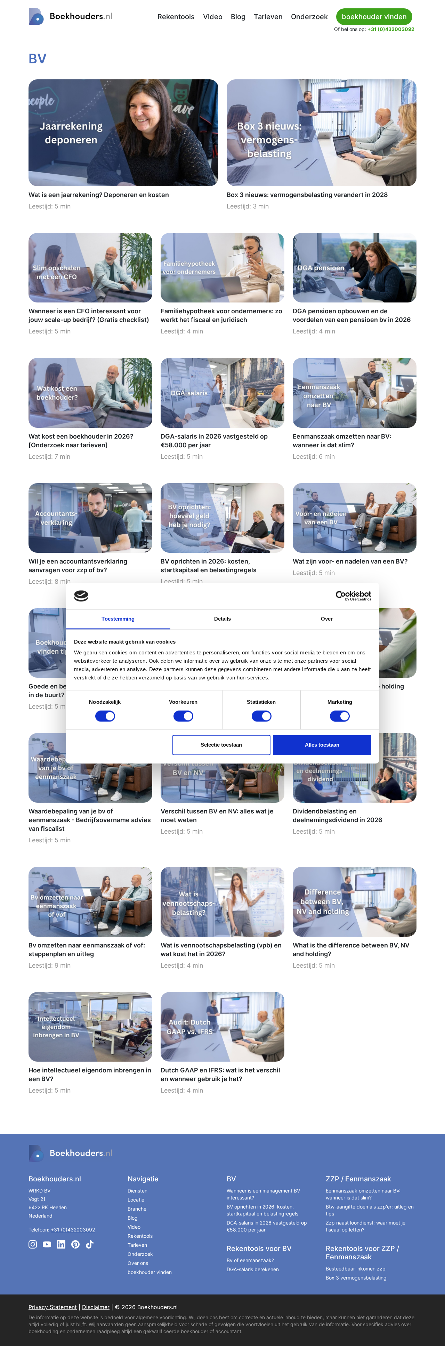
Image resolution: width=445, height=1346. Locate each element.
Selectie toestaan (221, 745)
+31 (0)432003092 (390, 29)
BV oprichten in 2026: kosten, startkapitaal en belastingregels (262, 1210)
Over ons (138, 1263)
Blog (238, 17)
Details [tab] (222, 619)
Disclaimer (96, 1307)
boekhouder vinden (150, 1272)
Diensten (137, 1191)
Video (212, 17)
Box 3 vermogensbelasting (356, 1278)
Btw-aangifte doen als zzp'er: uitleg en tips (370, 1210)
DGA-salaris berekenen (253, 1269)
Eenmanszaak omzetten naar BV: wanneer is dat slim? (363, 1194)
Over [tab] (327, 619)
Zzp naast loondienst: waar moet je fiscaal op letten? (365, 1226)
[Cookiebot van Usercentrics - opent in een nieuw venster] (340, 596)
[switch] (183, 716)
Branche (137, 1209)
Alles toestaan (322, 745)
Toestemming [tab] (118, 619)
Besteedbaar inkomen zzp (356, 1269)
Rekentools (176, 17)
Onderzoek (309, 17)
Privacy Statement (53, 1307)
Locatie (136, 1200)
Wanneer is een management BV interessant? (263, 1194)
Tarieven (268, 17)
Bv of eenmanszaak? (250, 1260)
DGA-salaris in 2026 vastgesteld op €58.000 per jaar (267, 1226)
